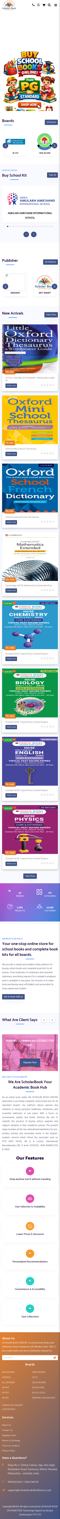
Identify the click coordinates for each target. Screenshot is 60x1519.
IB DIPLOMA (38, 1387)
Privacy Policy (8, 1451)
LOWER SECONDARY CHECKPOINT (12, 1407)
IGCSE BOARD (39, 1382)
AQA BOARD (8, 1372)
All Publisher (50, 262)
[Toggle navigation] (55, 5)
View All (52, 175)
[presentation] (44, 1020)
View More (51, 315)
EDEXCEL (6, 1377)
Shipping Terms (9, 1435)
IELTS (35, 1377)
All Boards (51, 122)
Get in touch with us (13, 996)
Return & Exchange (11, 1440)
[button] (30, 103)
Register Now (30, 1062)
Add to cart (11, 385)
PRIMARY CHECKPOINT (43, 1398)
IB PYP (5, 1393)
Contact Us (7, 1430)
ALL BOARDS (8, 1382)
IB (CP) (5, 1398)
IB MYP (5, 1387)
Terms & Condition (11, 1446)
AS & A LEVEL (38, 1393)
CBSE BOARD (38, 1372)
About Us (6, 1425)
